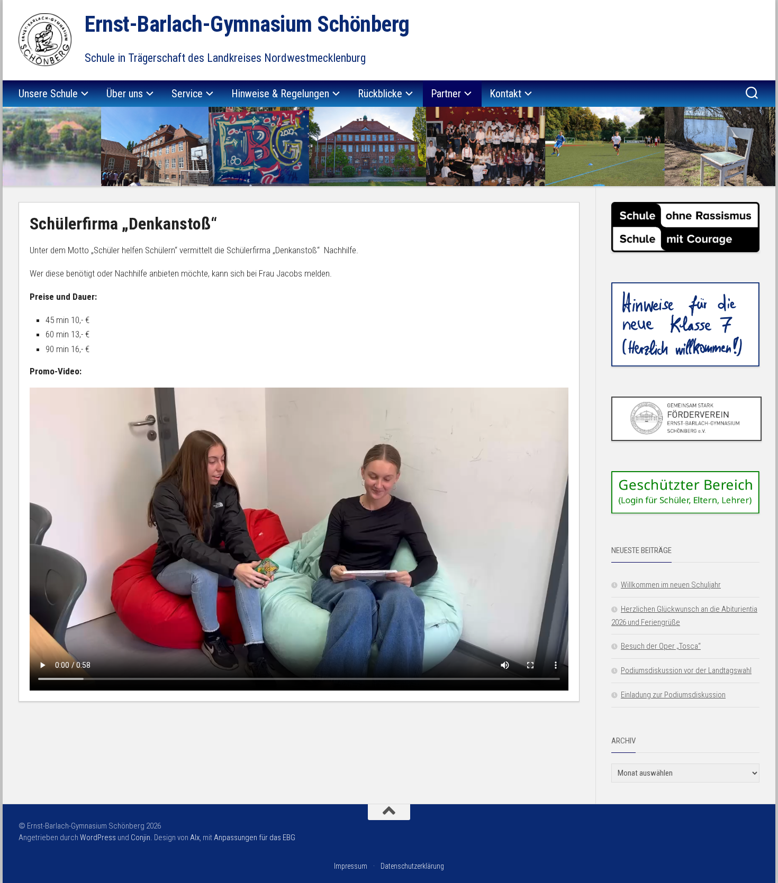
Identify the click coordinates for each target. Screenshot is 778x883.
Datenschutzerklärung (412, 866)
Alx (195, 837)
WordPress (98, 837)
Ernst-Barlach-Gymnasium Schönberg (247, 24)
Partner (446, 93)
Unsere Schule (48, 93)
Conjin (140, 837)
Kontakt (505, 93)
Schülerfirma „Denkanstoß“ (123, 224)
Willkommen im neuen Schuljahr (671, 585)
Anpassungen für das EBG (254, 837)
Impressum (350, 866)
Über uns (124, 93)
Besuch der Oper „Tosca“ (661, 646)
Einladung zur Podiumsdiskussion (673, 695)
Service (187, 93)
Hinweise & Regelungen (280, 93)
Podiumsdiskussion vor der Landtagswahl (686, 670)
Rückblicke (380, 93)
